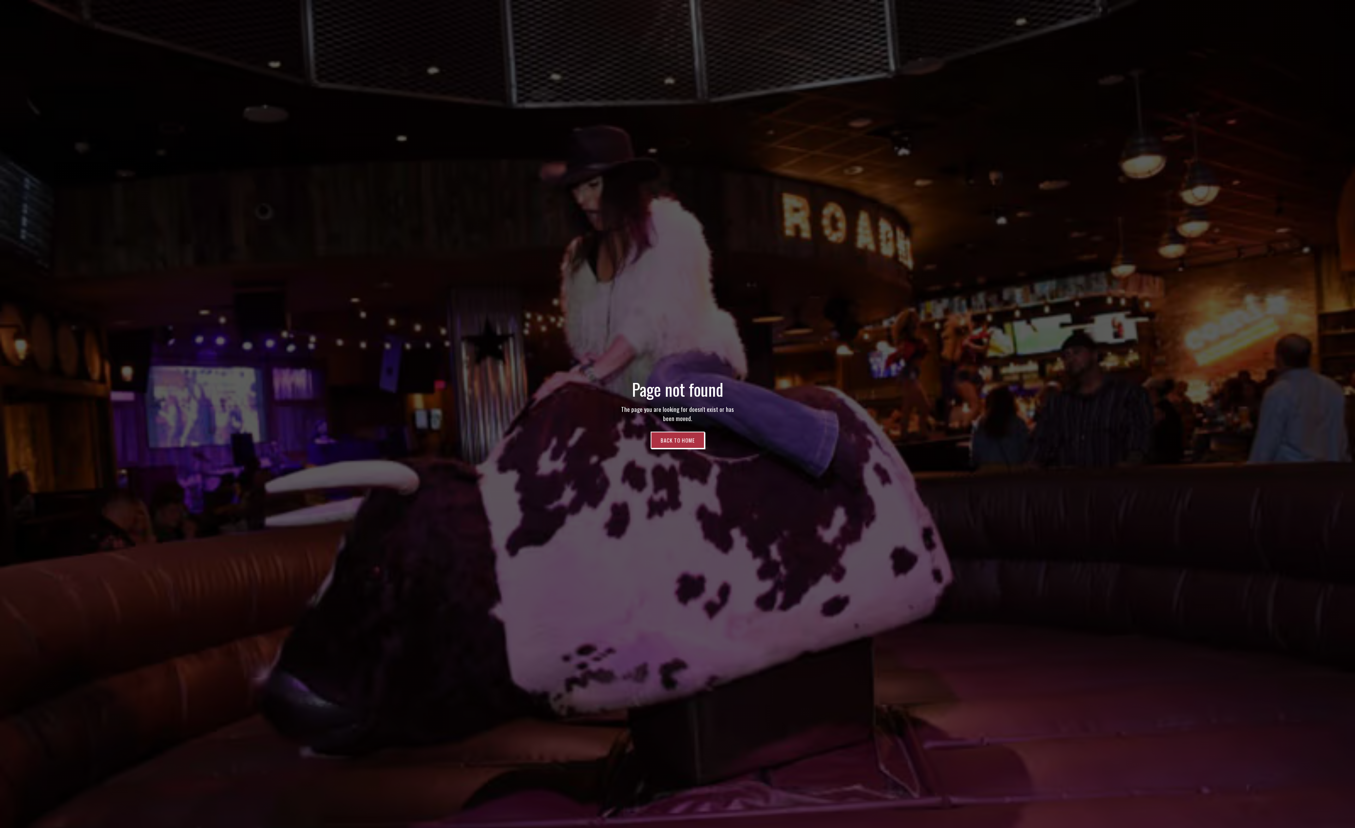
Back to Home (678, 440)
